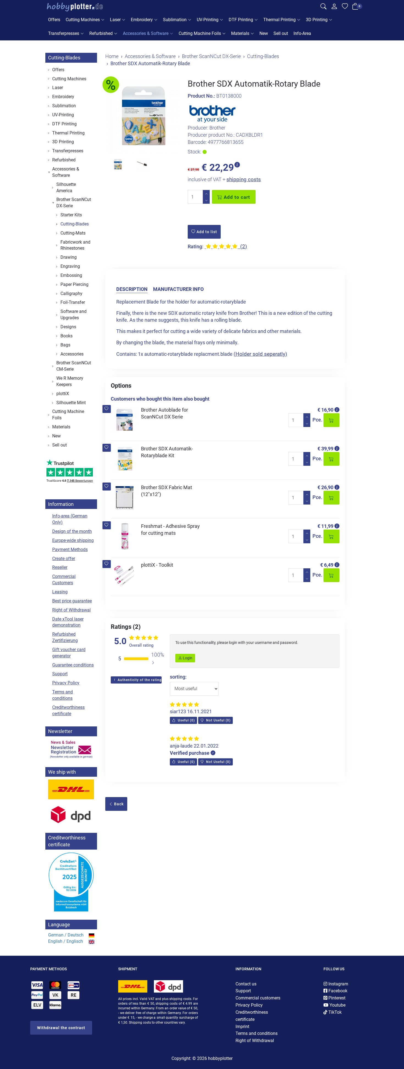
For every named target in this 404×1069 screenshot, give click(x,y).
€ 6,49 (326, 565)
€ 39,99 (325, 448)
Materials (240, 33)
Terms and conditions (62, 695)
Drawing (68, 257)
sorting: (178, 677)
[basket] (355, 7)
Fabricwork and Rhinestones (75, 245)
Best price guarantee (72, 601)
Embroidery (142, 19)
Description (132, 289)
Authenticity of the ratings (139, 680)
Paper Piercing (74, 284)
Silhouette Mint (71, 402)
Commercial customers (258, 998)
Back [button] (118, 804)
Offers (54, 19)
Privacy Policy (65, 682)
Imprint (242, 1026)
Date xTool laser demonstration (68, 622)
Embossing (71, 275)
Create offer (63, 558)
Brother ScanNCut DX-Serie (73, 202)
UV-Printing (207, 19)
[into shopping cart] (331, 420)
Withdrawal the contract (61, 1028)
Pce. (317, 420)
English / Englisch (65, 941)
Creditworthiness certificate (68, 710)
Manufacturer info (178, 289)
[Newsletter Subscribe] (71, 749)
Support (60, 673)
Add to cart (236, 197)
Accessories (72, 354)
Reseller (59, 567)
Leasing (60, 591)
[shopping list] (345, 7)
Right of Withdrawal (71, 610)
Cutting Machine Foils (200, 33)
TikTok (334, 1012)
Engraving (70, 266)
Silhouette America (66, 187)
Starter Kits (71, 214)
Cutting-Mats (72, 233)
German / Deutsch (66, 935)
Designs (68, 326)
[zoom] (142, 116)
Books (66, 335)
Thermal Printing (279, 19)
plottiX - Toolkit (157, 565)
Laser (115, 19)
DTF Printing (241, 19)
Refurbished (101, 33)
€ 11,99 (325, 526)
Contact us (246, 984)
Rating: (195, 246)
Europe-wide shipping (73, 540)
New (263, 33)
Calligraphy (71, 293)
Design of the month (72, 531)
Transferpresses (63, 33)
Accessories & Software (145, 33)
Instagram (337, 984)
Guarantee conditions (73, 665)
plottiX (62, 393)
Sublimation (175, 19)
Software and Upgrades (73, 314)
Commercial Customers (64, 579)
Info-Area (302, 33)
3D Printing (317, 19)
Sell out (280, 33)
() (186, 720)
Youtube (336, 1005)
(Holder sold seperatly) (260, 354)
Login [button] (187, 658)
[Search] (323, 7)
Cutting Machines (83, 19)
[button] (106, 409)
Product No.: (201, 96)
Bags (65, 345)
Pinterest (336, 998)
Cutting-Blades (64, 57)
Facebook (337, 990)
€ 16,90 (325, 410)
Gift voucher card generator (68, 653)
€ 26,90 (325, 487)
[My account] (334, 7)
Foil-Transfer (72, 302)
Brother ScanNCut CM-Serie (73, 366)
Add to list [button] (206, 232)
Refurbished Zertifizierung (65, 637)
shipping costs (243, 179)
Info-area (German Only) (69, 519)
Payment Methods (70, 549)
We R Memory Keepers (69, 381)
